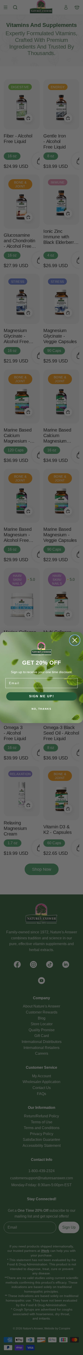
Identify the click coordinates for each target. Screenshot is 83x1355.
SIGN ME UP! (41, 696)
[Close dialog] (75, 640)
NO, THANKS (41, 708)
